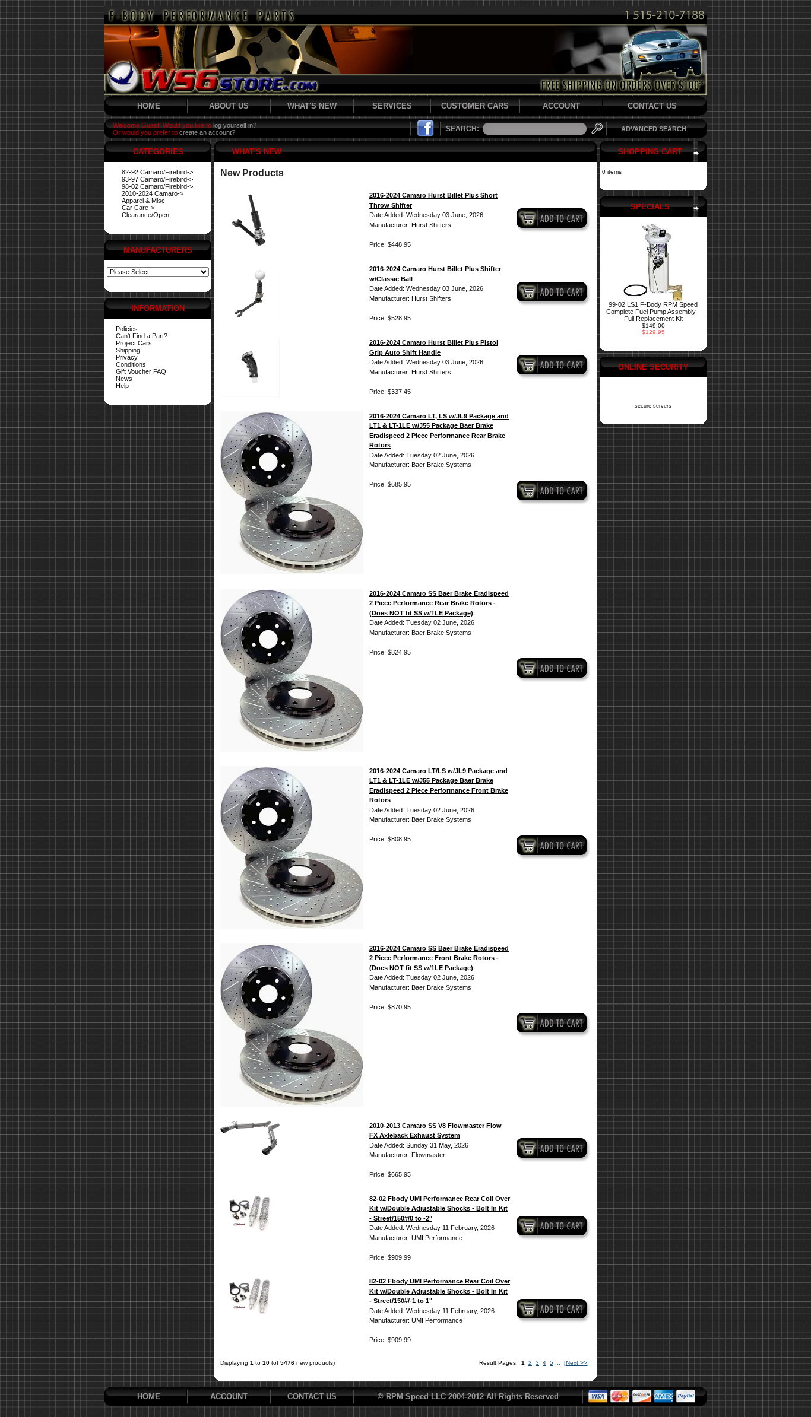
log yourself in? (234, 125)
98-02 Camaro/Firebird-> (157, 186)
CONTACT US (652, 105)
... (557, 1362)
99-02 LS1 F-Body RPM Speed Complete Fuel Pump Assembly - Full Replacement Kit (653, 311)
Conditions (131, 364)
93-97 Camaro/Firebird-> (157, 179)
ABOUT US (229, 105)
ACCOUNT (561, 105)
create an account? (207, 132)
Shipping (128, 350)
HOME (148, 105)
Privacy (127, 357)
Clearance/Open (145, 214)
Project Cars (134, 343)
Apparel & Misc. (144, 200)
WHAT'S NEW (312, 105)
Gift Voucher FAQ (141, 371)
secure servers (653, 406)
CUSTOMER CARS (475, 105)
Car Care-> (138, 207)
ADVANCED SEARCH (653, 128)
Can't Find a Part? (141, 335)
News (124, 378)
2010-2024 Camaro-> (152, 193)
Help (122, 385)
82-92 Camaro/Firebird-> (157, 172)
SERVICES (392, 105)
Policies (127, 328)
